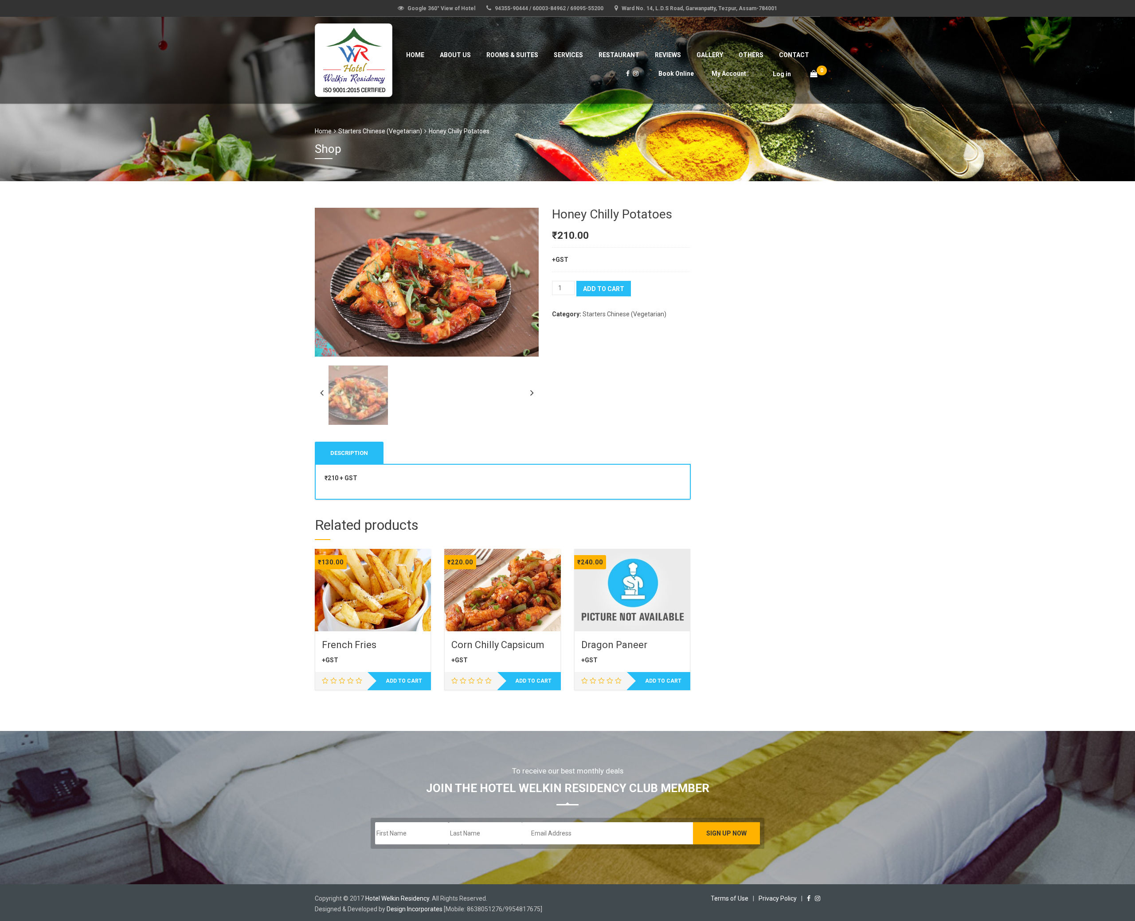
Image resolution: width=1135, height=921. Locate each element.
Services (568, 54)
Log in (782, 74)
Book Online (676, 73)
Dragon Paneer (614, 644)
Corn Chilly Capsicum (497, 644)
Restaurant (619, 54)
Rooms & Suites (512, 54)
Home (415, 54)
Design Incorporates (414, 909)
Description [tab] (349, 453)
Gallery (710, 54)
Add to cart (603, 288)
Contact (794, 54)
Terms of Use (729, 898)
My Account (729, 73)
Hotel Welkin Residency (397, 898)
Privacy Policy (778, 898)
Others (751, 54)
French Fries (349, 644)
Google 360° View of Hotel (441, 8)
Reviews (668, 54)
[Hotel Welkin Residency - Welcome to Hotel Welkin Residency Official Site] (353, 59)
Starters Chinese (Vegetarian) (380, 131)
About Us (455, 54)
